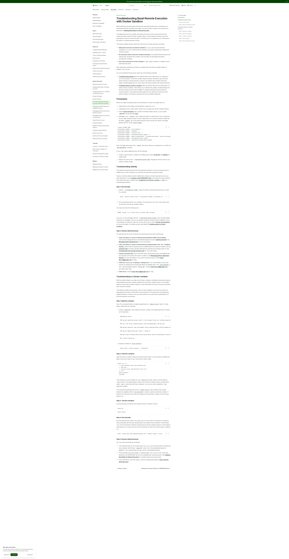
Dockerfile (157, 155)
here (136, 113)
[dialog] (18, 551)
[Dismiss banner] (287, 1)
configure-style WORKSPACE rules (141, 178)
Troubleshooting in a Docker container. (130, 85)
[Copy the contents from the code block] (166, 127)
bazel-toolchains (129, 111)
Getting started (105, 9)
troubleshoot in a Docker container (149, 180)
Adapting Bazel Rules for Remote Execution (136, 30)
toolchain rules (123, 248)
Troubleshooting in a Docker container (185, 27)
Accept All (14, 554)
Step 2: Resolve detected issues (187, 24)
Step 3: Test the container (185, 36)
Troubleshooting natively (184, 19)
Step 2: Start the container (185, 33)
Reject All (6, 554)
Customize (30, 554)
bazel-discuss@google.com (159, 267)
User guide (113, 9)
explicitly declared (161, 239)
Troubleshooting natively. (126, 76)
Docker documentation (163, 222)
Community (135, 9)
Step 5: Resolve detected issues (187, 41)
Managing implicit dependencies (128, 242)
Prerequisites (181, 17)
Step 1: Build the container (185, 31)
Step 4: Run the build (184, 38)
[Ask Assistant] (168, 127)
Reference (121, 9)
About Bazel (96, 9)
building (165, 155)
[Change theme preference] (195, 5)
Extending (128, 9)
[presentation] (144, 133)
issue (148, 1)
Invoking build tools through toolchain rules (131, 251)
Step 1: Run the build (184, 22)
